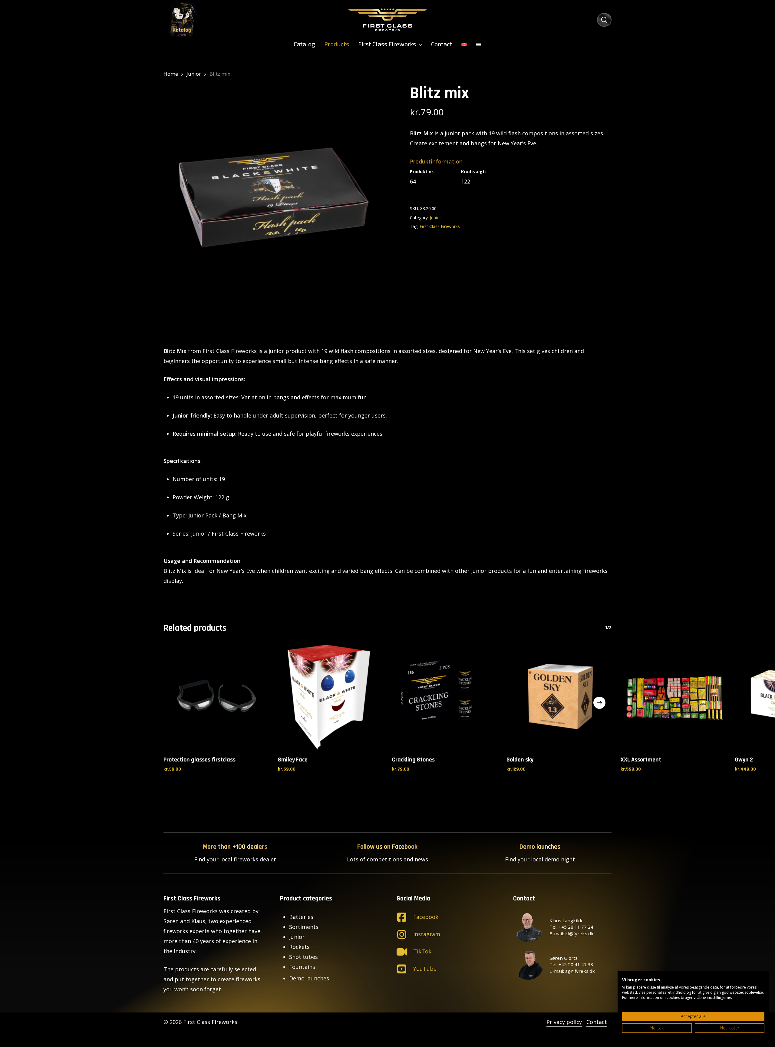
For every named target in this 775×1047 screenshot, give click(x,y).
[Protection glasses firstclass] (216, 697)
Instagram (426, 934)
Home (170, 73)
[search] (604, 20)
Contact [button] (596, 1022)
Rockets (299, 946)
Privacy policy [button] (564, 1022)
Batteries (301, 916)
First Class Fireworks (440, 226)
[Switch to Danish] (478, 44)
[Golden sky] (559, 697)
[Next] (599, 703)
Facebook (425, 916)
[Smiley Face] (330, 697)
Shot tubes (303, 956)
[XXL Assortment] (673, 697)
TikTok (422, 951)
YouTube (425, 968)
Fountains (302, 966)
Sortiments (303, 926)
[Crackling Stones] (444, 697)
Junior (193, 73)
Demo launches (309, 978)
